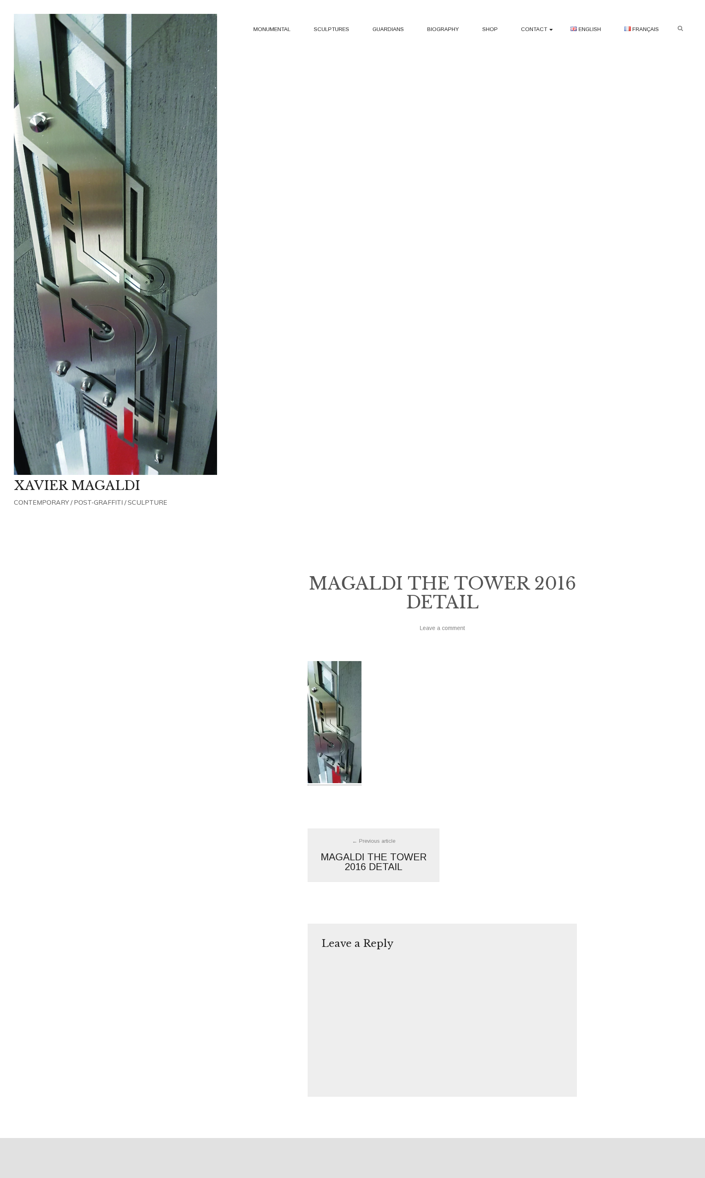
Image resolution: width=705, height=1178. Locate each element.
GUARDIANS (388, 29)
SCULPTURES (331, 29)
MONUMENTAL (271, 29)
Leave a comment (442, 628)
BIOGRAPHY (443, 29)
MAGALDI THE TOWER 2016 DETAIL (374, 855)
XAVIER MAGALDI (77, 485)
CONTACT (534, 29)
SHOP (490, 29)
